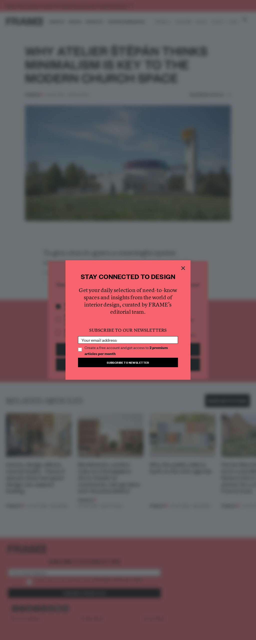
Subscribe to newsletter (128, 362)
